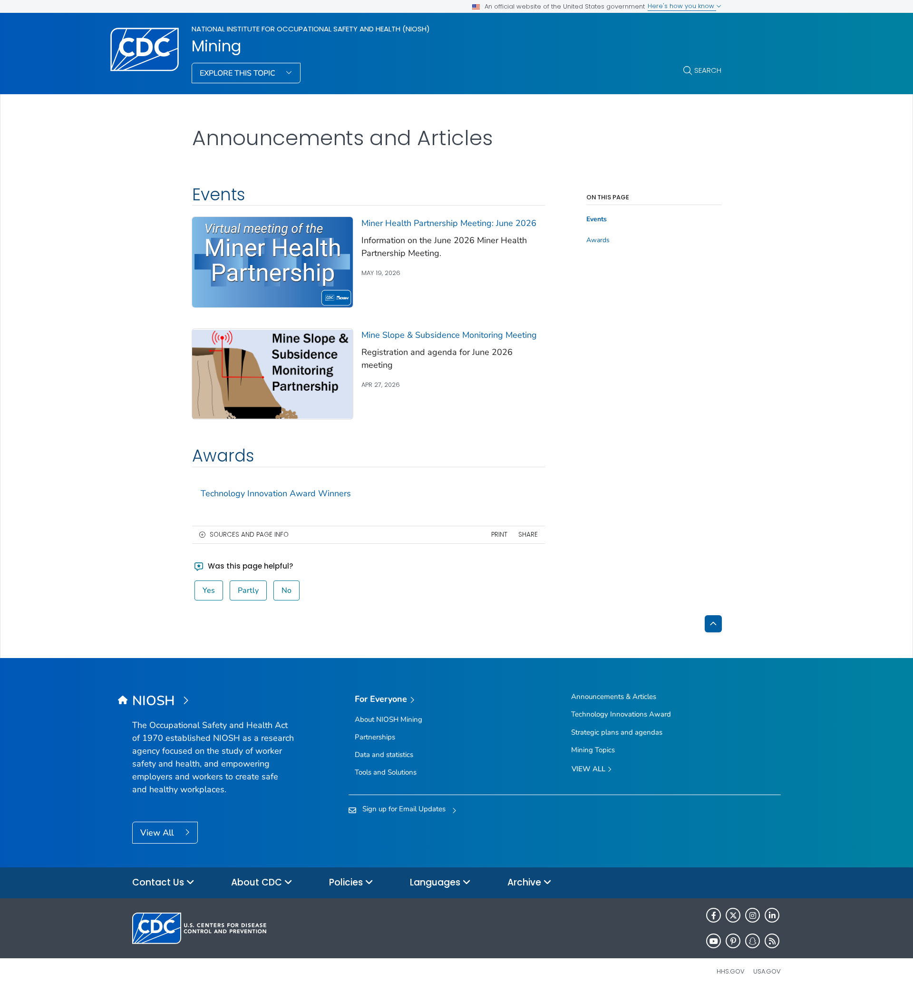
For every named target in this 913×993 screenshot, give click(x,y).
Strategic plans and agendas (616, 732)
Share (528, 534)
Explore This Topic (238, 73)
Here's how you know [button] (682, 5)
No (286, 590)
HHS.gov (731, 971)
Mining (216, 46)
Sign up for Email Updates (404, 809)
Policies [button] (347, 882)
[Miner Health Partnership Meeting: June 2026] (272, 261)
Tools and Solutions (386, 772)
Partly (248, 590)
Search (707, 70)
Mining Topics (593, 750)
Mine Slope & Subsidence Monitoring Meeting (449, 335)
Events (596, 219)
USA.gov (767, 971)
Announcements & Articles (613, 696)
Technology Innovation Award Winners (276, 493)
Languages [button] (436, 882)
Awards (598, 240)
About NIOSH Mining (388, 719)
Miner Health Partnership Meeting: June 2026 (448, 223)
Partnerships (375, 737)
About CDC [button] (257, 882)
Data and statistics (384, 754)
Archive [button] (525, 882)
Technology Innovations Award (621, 714)
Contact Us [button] (159, 882)
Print (499, 534)
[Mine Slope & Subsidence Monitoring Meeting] (272, 373)
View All (158, 832)
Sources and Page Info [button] (249, 534)
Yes (209, 590)
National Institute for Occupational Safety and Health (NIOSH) (311, 29)
